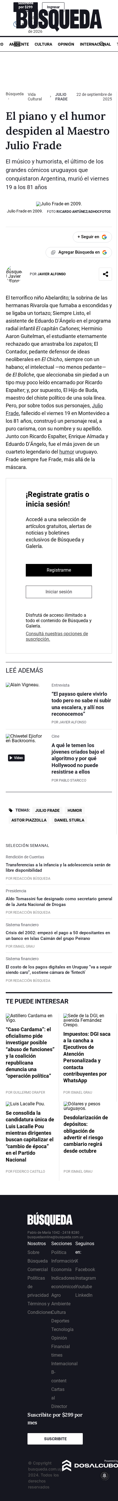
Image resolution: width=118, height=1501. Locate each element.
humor (66, 452)
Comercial (37, 1269)
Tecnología (62, 1329)
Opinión (66, 44)
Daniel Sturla (69, 820)
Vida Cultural (35, 96)
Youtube (83, 1286)
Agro (56, 1295)
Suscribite (55, 1439)
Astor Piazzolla (28, 820)
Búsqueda (15, 94)
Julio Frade (47, 810)
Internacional (95, 44)
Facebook (85, 1269)
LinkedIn (84, 1295)
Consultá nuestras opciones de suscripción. (57, 636)
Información (63, 1261)
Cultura (43, 44)
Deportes (60, 1321)
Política (58, 1252)
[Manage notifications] (104, 1475)
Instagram (85, 1278)
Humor (75, 810)
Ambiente (19, 44)
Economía (61, 1269)
